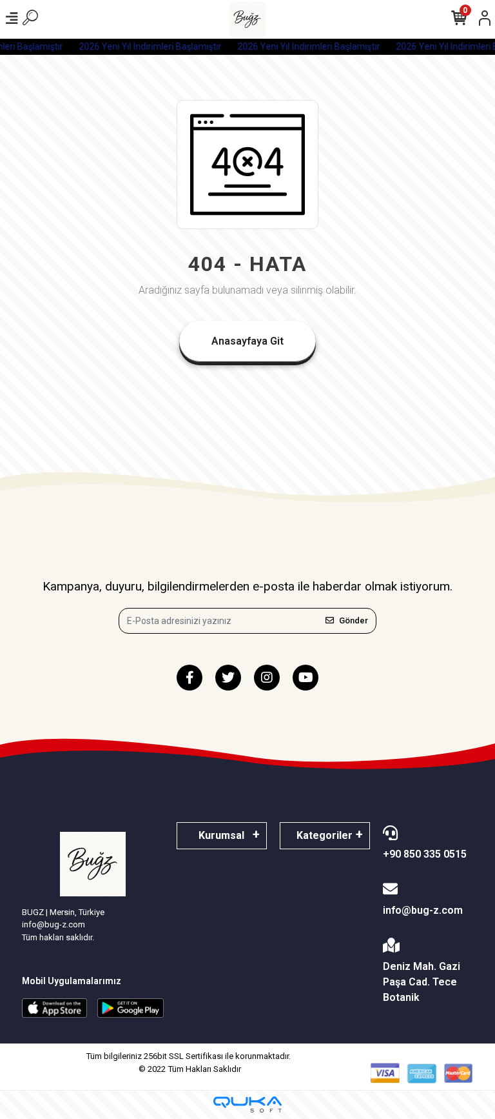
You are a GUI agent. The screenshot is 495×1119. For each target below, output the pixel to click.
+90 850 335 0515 (425, 854)
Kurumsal (221, 835)
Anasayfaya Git (247, 341)
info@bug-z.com (423, 910)
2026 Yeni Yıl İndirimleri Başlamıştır (148, 46)
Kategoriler (324, 835)
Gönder (353, 620)
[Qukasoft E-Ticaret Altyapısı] (247, 1104)
